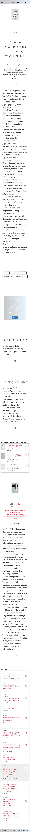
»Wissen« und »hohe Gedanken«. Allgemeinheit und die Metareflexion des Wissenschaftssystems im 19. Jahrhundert (11, 720)
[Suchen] (2, 2)
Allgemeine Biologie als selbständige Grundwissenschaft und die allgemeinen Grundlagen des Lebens (11, 747)
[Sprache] (27, 2)
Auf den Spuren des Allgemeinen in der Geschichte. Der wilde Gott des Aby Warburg (11, 699)
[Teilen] (16, 84)
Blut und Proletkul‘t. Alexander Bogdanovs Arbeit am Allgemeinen (11, 802)
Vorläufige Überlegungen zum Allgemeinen (11, 676)
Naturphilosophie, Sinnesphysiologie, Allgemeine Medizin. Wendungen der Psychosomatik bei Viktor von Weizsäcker (11, 815)
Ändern (15, 317)
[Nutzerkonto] (25, 2)
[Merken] (13, 84)
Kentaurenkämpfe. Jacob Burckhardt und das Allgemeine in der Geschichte (11, 687)
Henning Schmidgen (15, 382)
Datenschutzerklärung (23, 830)
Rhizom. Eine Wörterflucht (14, 465)
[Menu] (1, 2)
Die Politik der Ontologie (9, 709)
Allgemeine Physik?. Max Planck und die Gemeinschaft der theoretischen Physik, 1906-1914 (11, 734)
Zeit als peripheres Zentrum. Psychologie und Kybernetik (14, 446)
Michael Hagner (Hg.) (11, 510)
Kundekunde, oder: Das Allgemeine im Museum (9, 759)
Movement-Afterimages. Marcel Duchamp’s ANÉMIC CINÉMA (14, 456)
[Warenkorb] (28, 2)
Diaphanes (15, 2)
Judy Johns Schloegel (12, 65)
